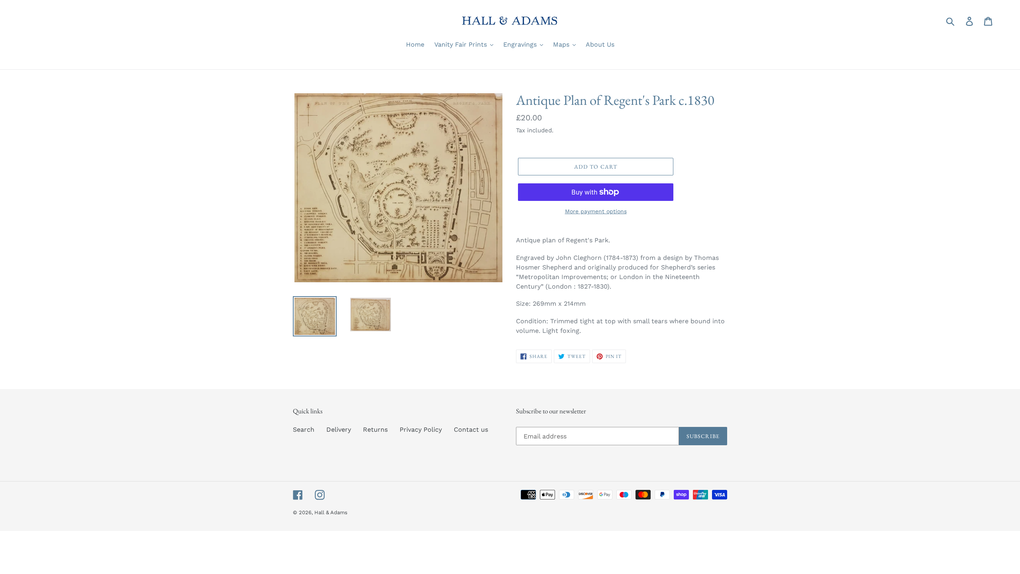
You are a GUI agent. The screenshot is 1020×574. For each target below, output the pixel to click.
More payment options (596, 211)
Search (303, 429)
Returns (375, 429)
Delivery (338, 429)
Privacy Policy (421, 429)
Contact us (471, 429)
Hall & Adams (330, 512)
